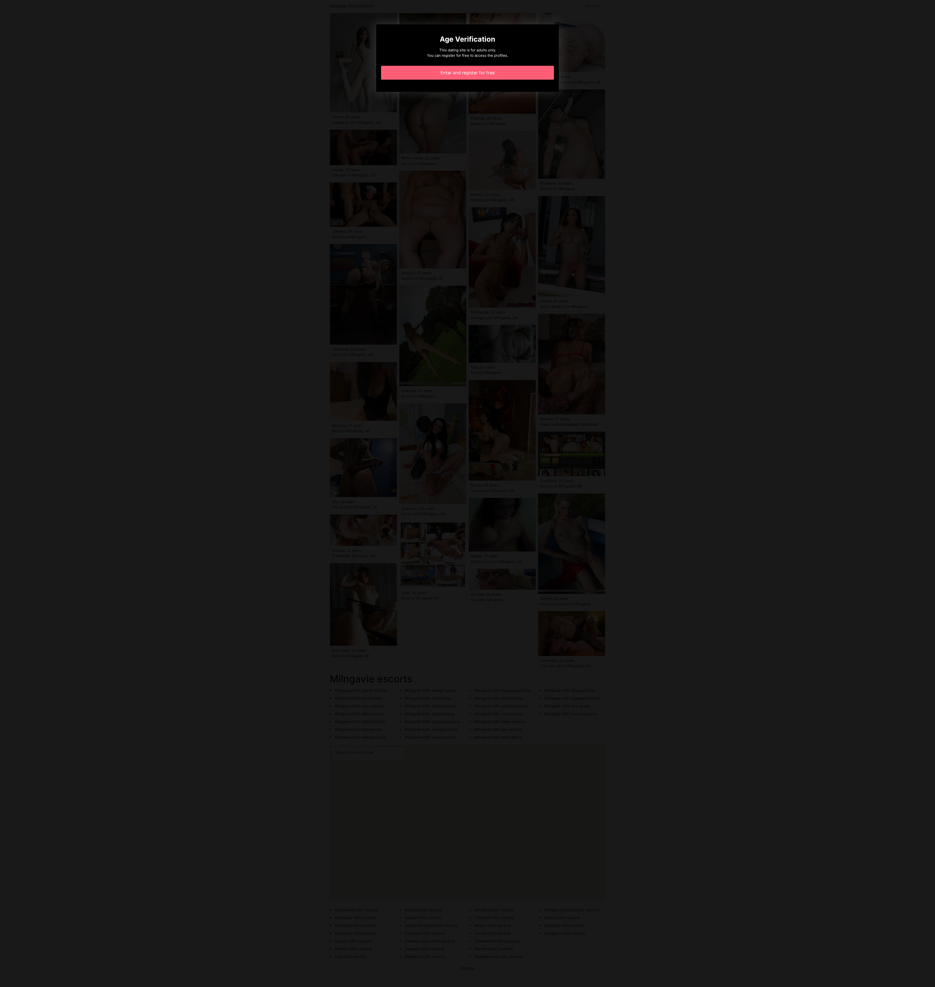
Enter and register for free (467, 72)
